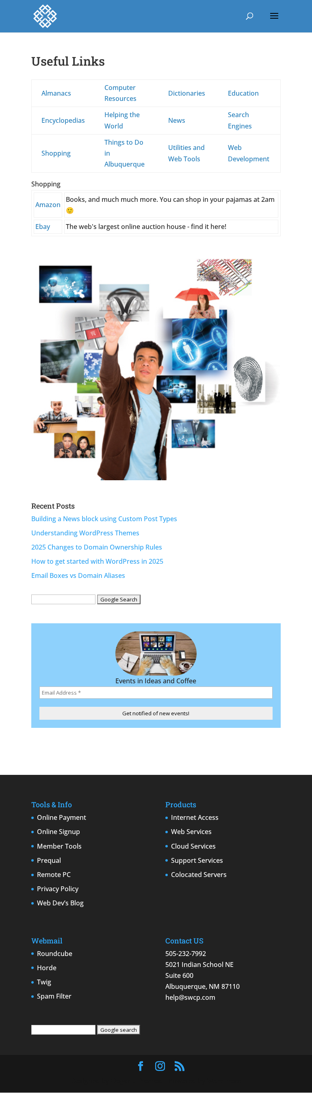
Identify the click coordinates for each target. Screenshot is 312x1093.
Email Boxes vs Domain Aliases (78, 575)
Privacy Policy (57, 888)
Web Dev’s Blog (60, 902)
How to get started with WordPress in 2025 (97, 561)
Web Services (191, 831)
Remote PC (54, 874)
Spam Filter (54, 996)
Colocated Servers (199, 874)
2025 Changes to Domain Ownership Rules (96, 547)
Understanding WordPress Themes (85, 532)
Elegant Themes (136, 1080)
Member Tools (59, 846)
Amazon (48, 204)
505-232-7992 (185, 953)
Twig (44, 981)
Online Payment (61, 817)
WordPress (224, 1080)
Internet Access (195, 817)
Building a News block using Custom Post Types (104, 518)
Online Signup (58, 831)
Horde (46, 967)
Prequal (49, 860)
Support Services (197, 860)
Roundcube (54, 953)
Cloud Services (193, 846)
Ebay (42, 226)
